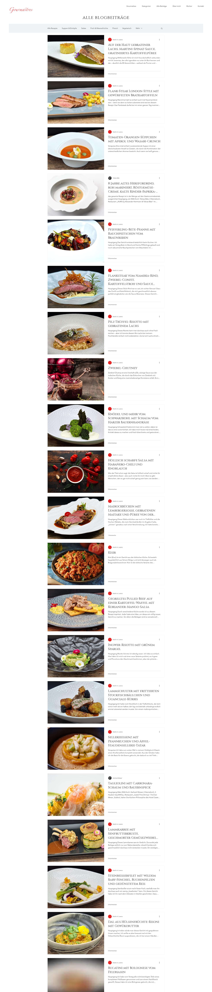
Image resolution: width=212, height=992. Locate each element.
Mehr (138, 28)
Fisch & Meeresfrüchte (99, 28)
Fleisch (115, 28)
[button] (162, 28)
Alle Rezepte (52, 28)
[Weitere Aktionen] (160, 39)
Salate (83, 28)
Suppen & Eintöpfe (69, 28)
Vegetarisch (126, 28)
